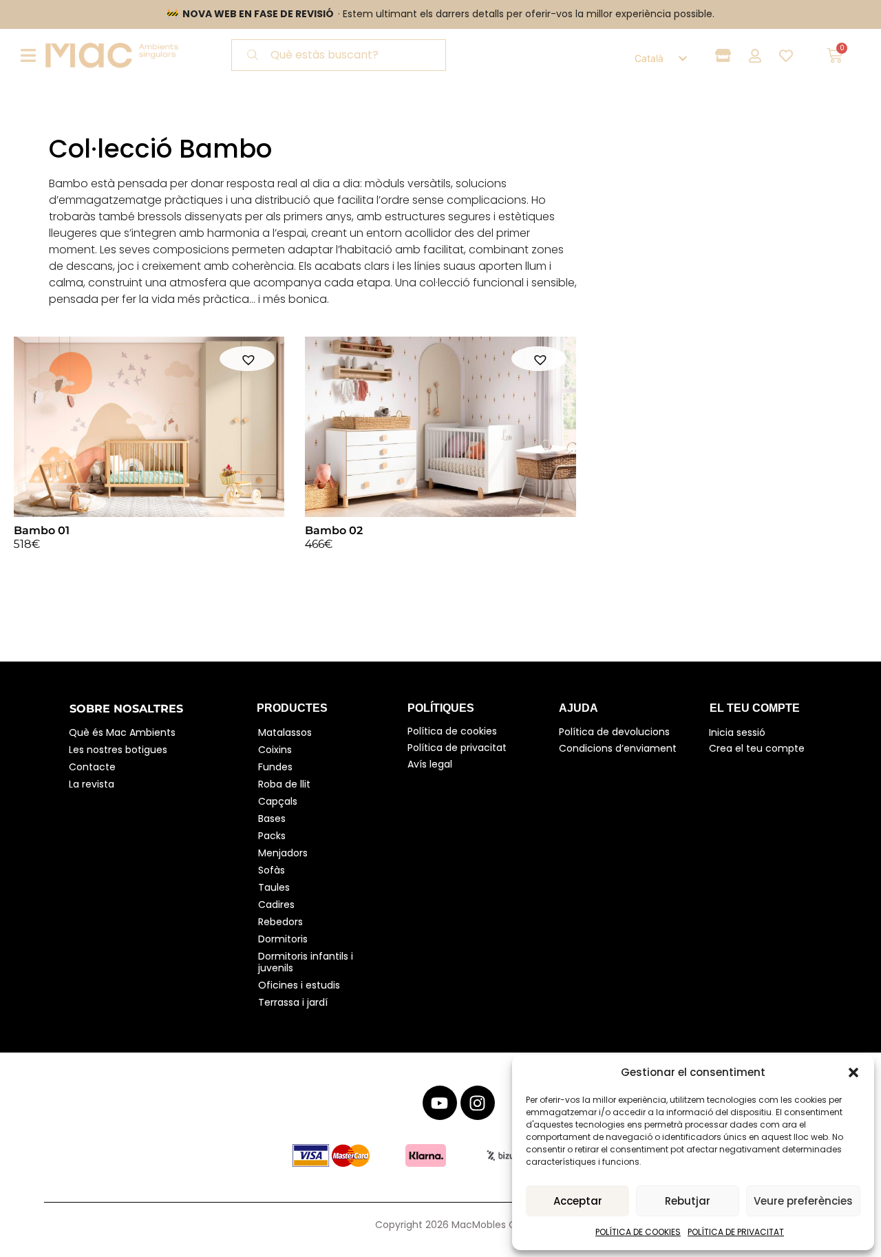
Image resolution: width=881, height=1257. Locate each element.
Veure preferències (803, 1201)
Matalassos (285, 732)
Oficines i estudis (299, 985)
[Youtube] (440, 1103)
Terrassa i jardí (293, 1002)
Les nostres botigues (118, 750)
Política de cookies (452, 731)
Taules (274, 887)
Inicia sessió (737, 732)
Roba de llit (284, 784)
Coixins (275, 750)
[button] (853, 1072)
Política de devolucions (614, 732)
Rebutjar (687, 1201)
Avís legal (429, 764)
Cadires (276, 904)
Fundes (275, 767)
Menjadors (283, 853)
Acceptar (577, 1201)
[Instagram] (477, 1103)
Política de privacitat (457, 747)
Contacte (92, 767)
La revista (91, 784)
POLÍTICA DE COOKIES (638, 1232)
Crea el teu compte (757, 748)
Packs (272, 836)
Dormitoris (283, 939)
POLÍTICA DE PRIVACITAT (736, 1232)
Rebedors (280, 922)
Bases (272, 818)
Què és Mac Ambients (122, 732)
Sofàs (271, 870)
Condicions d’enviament (618, 748)
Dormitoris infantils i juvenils (307, 962)
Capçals (277, 801)
